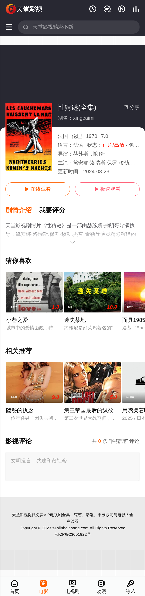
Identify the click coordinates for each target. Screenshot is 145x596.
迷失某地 (75, 320)
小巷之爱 (17, 320)
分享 (131, 107)
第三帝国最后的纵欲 (88, 410)
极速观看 (107, 189)
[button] (22, 210)
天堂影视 (20, 515)
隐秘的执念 (19, 410)
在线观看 (38, 189)
